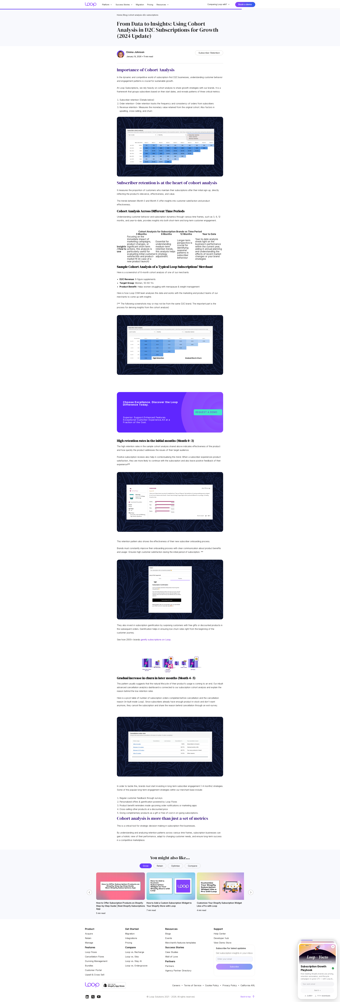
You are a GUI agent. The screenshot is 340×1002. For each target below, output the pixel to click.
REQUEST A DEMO (208, 412)
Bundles (89, 965)
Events (168, 938)
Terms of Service (192, 985)
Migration (140, 4)
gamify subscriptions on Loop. (156, 639)
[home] (91, 4)
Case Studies (171, 952)
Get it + (317, 990)
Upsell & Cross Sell (94, 974)
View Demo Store (222, 942)
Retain (160, 866)
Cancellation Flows (94, 956)
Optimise (175, 866)
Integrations (131, 938)
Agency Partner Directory (178, 970)
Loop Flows (91, 952)
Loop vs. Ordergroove (136, 965)
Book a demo (245, 4)
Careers (176, 985)
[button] (107, 5)
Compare (192, 866)
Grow (145, 866)
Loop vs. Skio (132, 956)
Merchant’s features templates (180, 942)
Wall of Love (171, 956)
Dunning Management (96, 961)
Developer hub (221, 938)
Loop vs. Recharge (134, 952)
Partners (169, 966)
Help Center (220, 933)
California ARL (248, 985)
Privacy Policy (229, 985)
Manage (89, 942)
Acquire (89, 933)
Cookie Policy (212, 985)
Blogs (168, 933)
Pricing (150, 4)
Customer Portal (93, 970)
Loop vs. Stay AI (133, 961)
